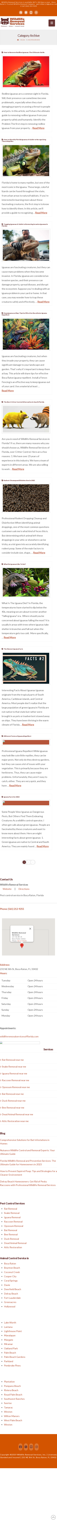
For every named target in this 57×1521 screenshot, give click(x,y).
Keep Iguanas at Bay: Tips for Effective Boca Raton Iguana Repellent (24, 314)
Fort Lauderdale (12, 1297)
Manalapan (10, 1335)
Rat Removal (10, 1208)
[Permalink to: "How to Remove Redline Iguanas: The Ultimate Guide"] (26, 71)
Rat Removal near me (13, 1059)
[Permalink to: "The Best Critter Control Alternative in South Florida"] (26, 419)
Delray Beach (11, 1293)
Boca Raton (10, 1263)
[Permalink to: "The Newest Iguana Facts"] (26, 668)
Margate (8, 1339)
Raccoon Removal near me (15, 1080)
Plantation (9, 1381)
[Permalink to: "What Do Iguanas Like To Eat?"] (26, 582)
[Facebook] (21, 12)
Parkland (8, 1361)
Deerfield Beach (12, 1289)
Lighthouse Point (13, 1331)
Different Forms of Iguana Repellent (17, 736)
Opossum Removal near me (16, 1087)
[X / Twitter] (26, 12)
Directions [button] (23, 888)
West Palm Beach (13, 1420)
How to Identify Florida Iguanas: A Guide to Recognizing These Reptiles (24, 140)
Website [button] (7, 888)
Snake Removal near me (14, 1066)
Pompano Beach (12, 1385)
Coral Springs (11, 1280)
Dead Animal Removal (15, 1243)
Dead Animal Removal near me (17, 1114)
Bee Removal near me (13, 1107)
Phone (3, 908)
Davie (7, 1284)
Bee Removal (11, 1234)
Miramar (8, 1344)
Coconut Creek (12, 1272)
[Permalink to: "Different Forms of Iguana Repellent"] (26, 742)
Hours (3, 973)
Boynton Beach (12, 1267)
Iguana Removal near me (14, 1073)
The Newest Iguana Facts (13, 649)
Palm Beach (10, 1352)
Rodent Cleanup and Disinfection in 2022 (19, 480)
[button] (52, 23)
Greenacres (10, 1302)
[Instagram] (36, 12)
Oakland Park (11, 1348)
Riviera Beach (11, 1390)
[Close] (30, 928)
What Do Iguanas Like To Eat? (15, 564)
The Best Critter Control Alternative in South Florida (24, 402)
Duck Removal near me (14, 1100)
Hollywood (9, 1306)
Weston (8, 1411)
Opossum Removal (13, 1225)
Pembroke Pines (12, 1365)
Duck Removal (11, 1238)
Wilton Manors (11, 1416)
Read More (38, 128)
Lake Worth (10, 1322)
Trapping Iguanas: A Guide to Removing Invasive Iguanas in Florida (25, 225)
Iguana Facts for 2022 (11, 797)
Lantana (8, 1326)
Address (4, 964)
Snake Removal (11, 1212)
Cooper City (10, 1276)
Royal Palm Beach (13, 1394)
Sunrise (8, 1403)
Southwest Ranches (14, 1398)
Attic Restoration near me (15, 1121)
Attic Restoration (13, 1247)
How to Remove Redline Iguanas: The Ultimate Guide (24, 52)
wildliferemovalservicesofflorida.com (19, 1036)
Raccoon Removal (13, 1221)
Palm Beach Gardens (14, 1356)
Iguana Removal (12, 1217)
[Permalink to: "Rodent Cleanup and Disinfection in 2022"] (26, 498)
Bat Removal (10, 1230)
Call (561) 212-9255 (29, 6)
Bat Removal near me (13, 1093)
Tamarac (8, 1407)
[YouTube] (31, 12)
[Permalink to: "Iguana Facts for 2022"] (26, 803)
